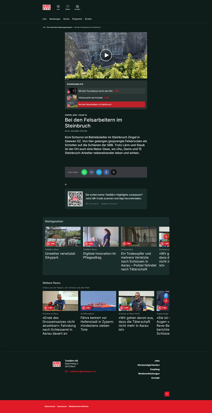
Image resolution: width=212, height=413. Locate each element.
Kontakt (155, 378)
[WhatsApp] (84, 172)
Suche (66, 19)
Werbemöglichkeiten (149, 365)
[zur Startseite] (47, 7)
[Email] (99, 172)
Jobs (157, 360)
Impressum (62, 406)
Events (88, 19)
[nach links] (46, 236)
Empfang (155, 369)
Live (44, 19)
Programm (77, 19)
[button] (92, 172)
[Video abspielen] (106, 55)
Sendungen (54, 19)
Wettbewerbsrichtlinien (79, 406)
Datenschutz (50, 406)
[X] (114, 172)
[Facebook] (106, 172)
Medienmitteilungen (149, 373)
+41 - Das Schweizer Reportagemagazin (57, 27)
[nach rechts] (166, 236)
